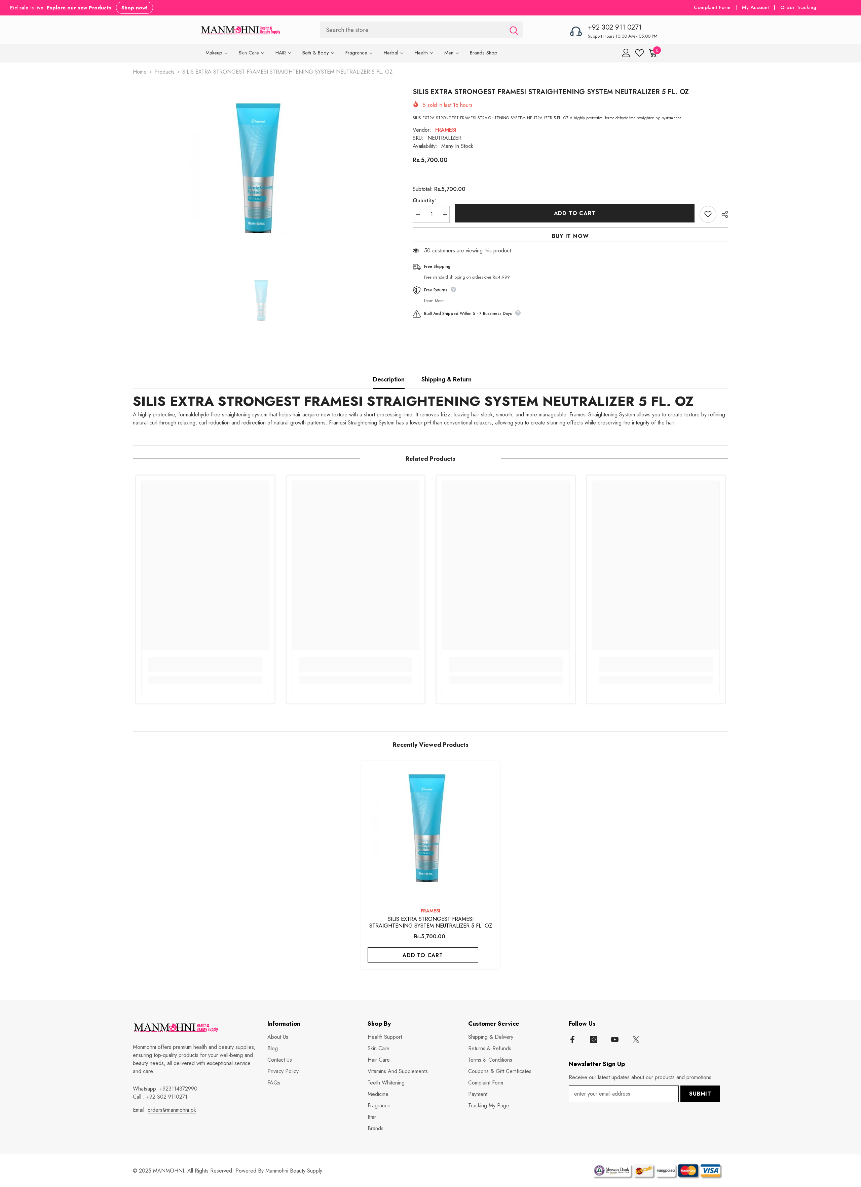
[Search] (421, 30)
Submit (700, 1094)
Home (140, 72)
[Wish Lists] (639, 53)
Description (389, 379)
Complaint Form (712, 7)
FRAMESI (445, 129)
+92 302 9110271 (166, 1097)
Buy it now (570, 236)
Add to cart (575, 213)
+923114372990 (177, 1089)
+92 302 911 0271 (615, 27)
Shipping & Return (446, 379)
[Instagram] (594, 1039)
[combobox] (412, 30)
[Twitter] (636, 1039)
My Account (756, 7)
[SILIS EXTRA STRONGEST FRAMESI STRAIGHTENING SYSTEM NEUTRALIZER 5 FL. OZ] (430, 830)
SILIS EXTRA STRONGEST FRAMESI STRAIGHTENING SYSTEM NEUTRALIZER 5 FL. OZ (413, 401)
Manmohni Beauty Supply (293, 1171)
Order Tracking (798, 7)
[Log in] (626, 53)
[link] (205, 668)
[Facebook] (572, 1039)
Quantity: (424, 200)
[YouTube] (615, 1039)
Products (164, 72)
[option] (262, 171)
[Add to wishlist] (708, 214)
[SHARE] (722, 214)
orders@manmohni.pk (172, 1110)
